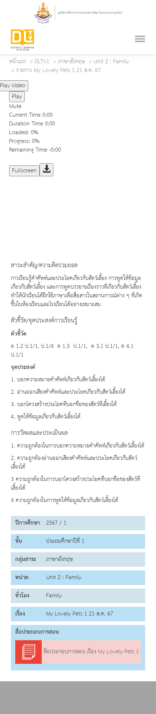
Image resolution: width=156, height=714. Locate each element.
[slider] (59, 82)
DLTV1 (42, 61)
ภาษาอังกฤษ (71, 61)
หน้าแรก (17, 61)
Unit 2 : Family (111, 61)
